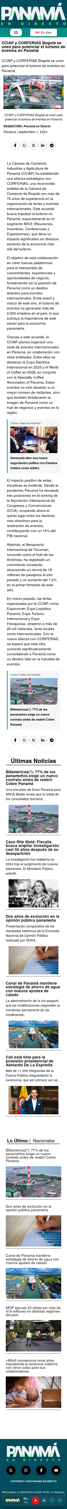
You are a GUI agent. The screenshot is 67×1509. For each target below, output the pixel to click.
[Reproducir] (36, 1500)
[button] (16, 32)
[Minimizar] (52, 1500)
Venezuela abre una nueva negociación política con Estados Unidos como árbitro (33, 463)
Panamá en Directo (37, 126)
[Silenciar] (44, 1500)
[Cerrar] (59, 1500)
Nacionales (44, 1140)
